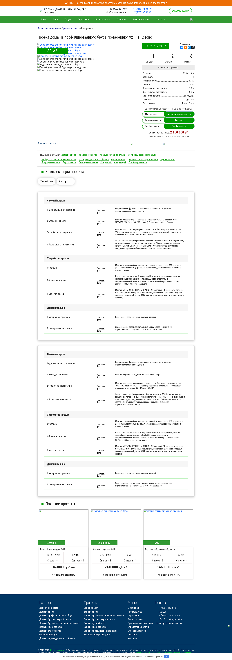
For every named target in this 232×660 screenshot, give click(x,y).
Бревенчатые (118, 159)
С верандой (120, 162)
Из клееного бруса (88, 154)
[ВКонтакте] (181, 47)
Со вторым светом (88, 162)
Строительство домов (48, 28)
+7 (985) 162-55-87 (142, 8)
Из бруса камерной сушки (112, 154)
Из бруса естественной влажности (58, 159)
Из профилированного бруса (142, 154)
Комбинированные (137, 162)
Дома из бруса (68, 154)
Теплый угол (46, 181)
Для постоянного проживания (143, 159)
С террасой (106, 162)
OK (167, 657)
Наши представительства (169, 623)
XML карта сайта (57, 650)
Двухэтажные (69, 162)
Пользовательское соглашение (177, 652)
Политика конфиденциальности (149, 652)
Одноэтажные (167, 159)
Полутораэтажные (50, 162)
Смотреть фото (101, 211)
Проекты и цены (70, 28)
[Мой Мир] (189, 47)
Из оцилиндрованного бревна (94, 159)
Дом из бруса (187, 103)
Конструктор (65, 181)
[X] (193, 47)
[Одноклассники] (185, 47)
